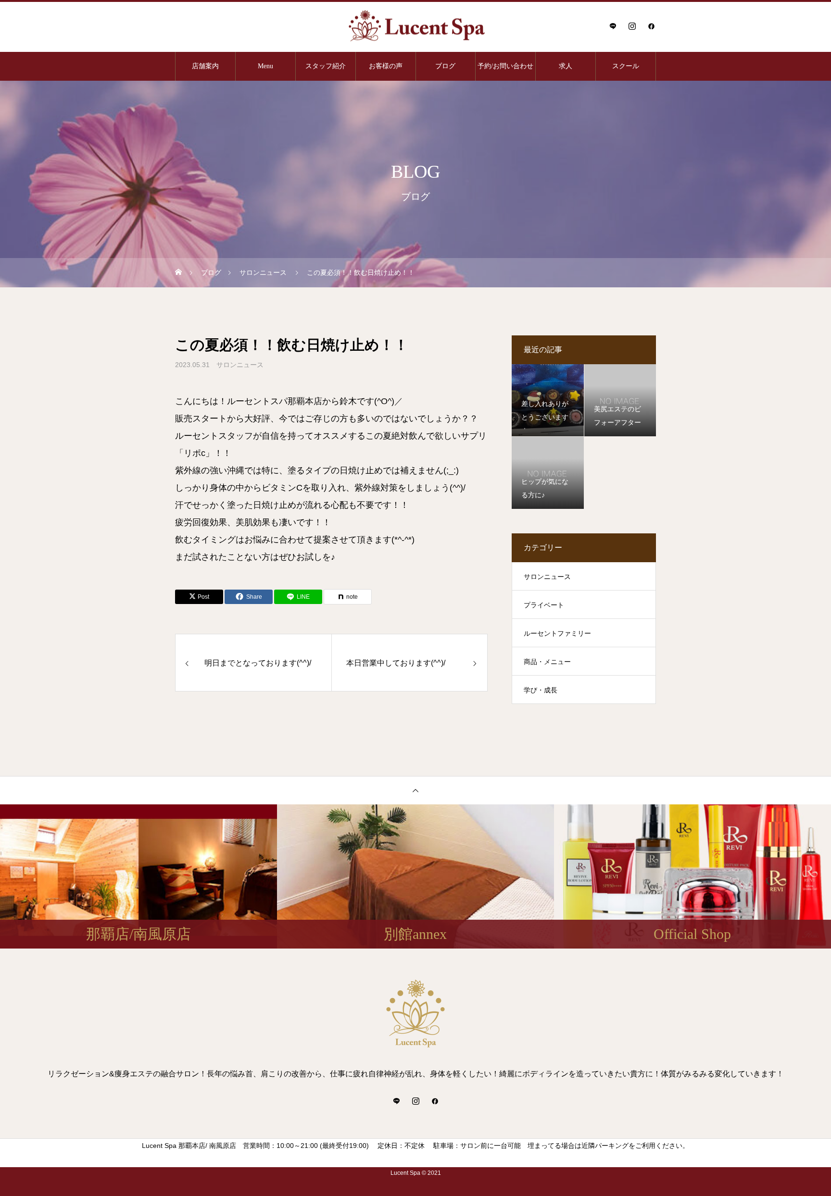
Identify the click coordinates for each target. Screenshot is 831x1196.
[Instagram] (632, 26)
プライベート (544, 605)
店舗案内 (205, 66)
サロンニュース (240, 365)
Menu (265, 66)
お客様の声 (386, 66)
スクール (625, 66)
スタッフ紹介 (325, 66)
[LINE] (612, 26)
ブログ (445, 66)
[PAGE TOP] (415, 790)
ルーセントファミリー (557, 633)
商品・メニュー (547, 662)
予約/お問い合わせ (505, 66)
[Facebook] (651, 26)
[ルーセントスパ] (415, 26)
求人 (565, 66)
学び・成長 (540, 690)
